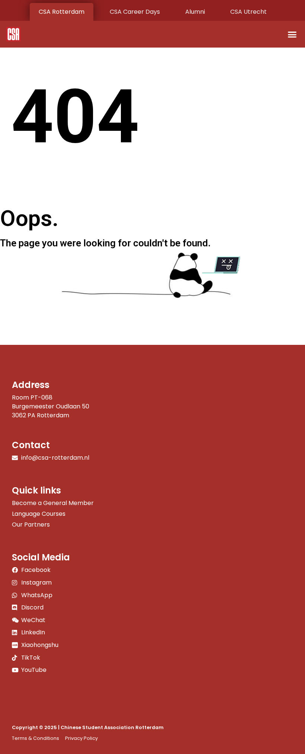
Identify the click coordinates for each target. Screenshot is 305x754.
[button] (292, 34)
